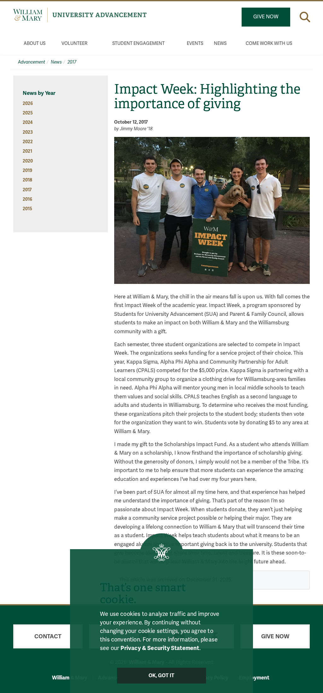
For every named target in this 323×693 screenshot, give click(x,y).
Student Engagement (138, 43)
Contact (48, 636)
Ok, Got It (162, 675)
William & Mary (69, 677)
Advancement (31, 62)
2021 (27, 151)
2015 (27, 209)
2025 (28, 113)
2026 (28, 103)
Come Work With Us (269, 43)
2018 (27, 180)
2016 (27, 199)
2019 (27, 170)
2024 (27, 122)
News (220, 43)
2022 (28, 141)
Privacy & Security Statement (159, 648)
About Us (34, 43)
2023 (28, 132)
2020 (28, 161)
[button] (305, 17)
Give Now (266, 17)
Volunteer (74, 43)
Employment (254, 677)
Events (195, 43)
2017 (72, 62)
